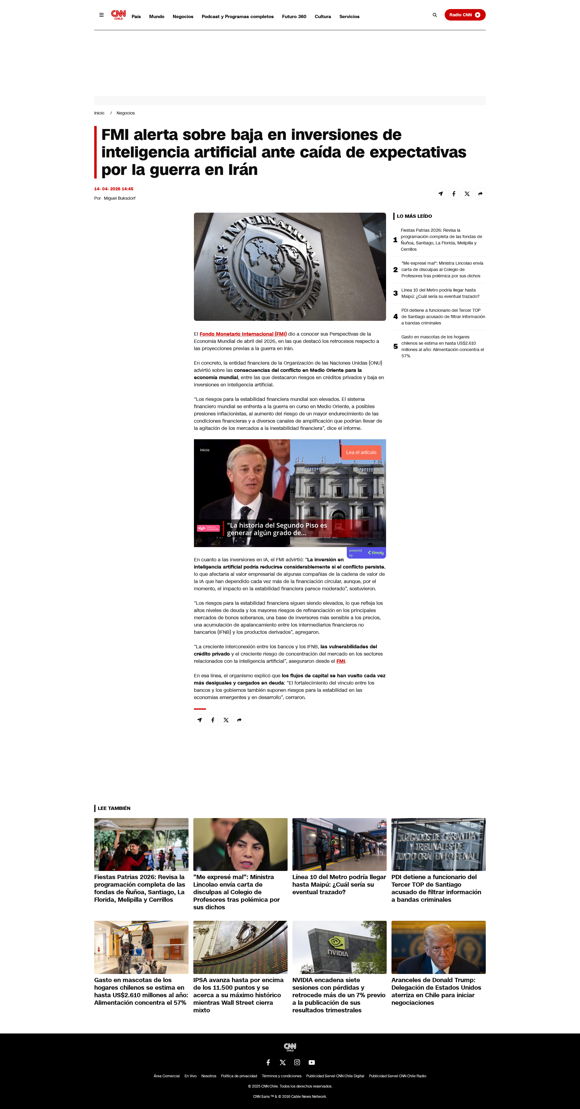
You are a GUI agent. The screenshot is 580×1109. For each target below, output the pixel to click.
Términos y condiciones (281, 1076)
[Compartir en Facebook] (453, 193)
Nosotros (208, 1076)
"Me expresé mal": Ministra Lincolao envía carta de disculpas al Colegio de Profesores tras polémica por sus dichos (442, 269)
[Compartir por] (480, 193)
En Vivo (191, 1076)
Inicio (99, 113)
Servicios (349, 16)
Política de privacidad (239, 1076)
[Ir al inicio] (118, 15)
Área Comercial (167, 1076)
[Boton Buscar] (435, 15)
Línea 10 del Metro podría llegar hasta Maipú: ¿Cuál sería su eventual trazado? (440, 293)
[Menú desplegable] (101, 15)
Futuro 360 (294, 16)
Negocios (183, 16)
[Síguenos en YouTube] (312, 1062)
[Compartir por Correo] (440, 193)
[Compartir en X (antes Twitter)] (467, 193)
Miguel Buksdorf (119, 198)
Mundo (156, 16)
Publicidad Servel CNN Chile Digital (335, 1076)
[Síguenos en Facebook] (268, 1062)
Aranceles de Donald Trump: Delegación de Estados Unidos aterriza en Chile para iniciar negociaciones (436, 991)
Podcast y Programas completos (238, 16)
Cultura (323, 16)
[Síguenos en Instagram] (297, 1062)
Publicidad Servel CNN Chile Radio (397, 1076)
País (136, 16)
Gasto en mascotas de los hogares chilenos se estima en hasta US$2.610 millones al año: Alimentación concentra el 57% (442, 346)
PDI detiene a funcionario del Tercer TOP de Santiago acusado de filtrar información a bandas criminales (443, 316)
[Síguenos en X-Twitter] (283, 1062)
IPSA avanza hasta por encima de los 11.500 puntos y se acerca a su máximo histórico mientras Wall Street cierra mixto (238, 995)
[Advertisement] (139, 559)
